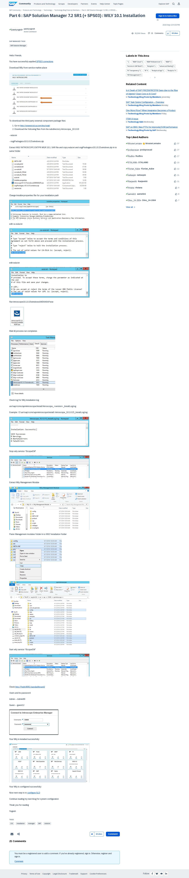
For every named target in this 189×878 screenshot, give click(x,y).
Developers (73, 4)
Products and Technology (44, 4)
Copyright (46, 874)
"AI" (146, 71)
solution (47, 823)
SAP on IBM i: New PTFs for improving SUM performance (152, 127)
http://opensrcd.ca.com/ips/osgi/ (35, 126)
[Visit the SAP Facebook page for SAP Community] (152, 874)
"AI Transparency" (133, 71)
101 (11, 823)
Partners (84, 4)
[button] (168, 33)
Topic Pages (118, 4)
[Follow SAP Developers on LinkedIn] (166, 874)
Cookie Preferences (98, 874)
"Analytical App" (157, 71)
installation (21, 823)
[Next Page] (154, 78)
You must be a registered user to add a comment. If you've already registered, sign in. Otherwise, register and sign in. (63, 855)
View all (129, 207)
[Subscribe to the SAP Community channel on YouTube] (161, 874)
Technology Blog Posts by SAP (142, 130)
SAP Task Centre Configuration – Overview (145, 102)
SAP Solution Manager (18, 46)
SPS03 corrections (44, 61)
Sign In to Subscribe (168, 16)
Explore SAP (164, 4)
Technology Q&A (135, 122)
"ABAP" (167, 62)
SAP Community (15, 10)
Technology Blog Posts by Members (66, 10)
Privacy (24, 874)
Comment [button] (113, 834)
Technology (48, 10)
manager (31, 823)
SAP (39, 823)
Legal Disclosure (60, 874)
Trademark (73, 874)
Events (94, 4)
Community (25, 4)
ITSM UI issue (132, 119)
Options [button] (157, 20)
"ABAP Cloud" (137, 62)
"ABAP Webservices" (154, 62)
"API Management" (133, 75)
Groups (61, 4)
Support (83, 874)
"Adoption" (150, 66)
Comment (19, 861)
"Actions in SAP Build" (134, 66)
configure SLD (33, 793)
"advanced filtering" (166, 66)
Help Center (105, 4)
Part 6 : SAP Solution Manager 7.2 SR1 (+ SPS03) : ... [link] (99, 10)
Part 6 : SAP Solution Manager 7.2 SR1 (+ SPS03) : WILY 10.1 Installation (77, 15)
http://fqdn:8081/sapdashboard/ (30, 687)
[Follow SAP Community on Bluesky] (157, 874)
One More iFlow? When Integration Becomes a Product (150, 110)
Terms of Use (34, 874)
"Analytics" (171, 71)
